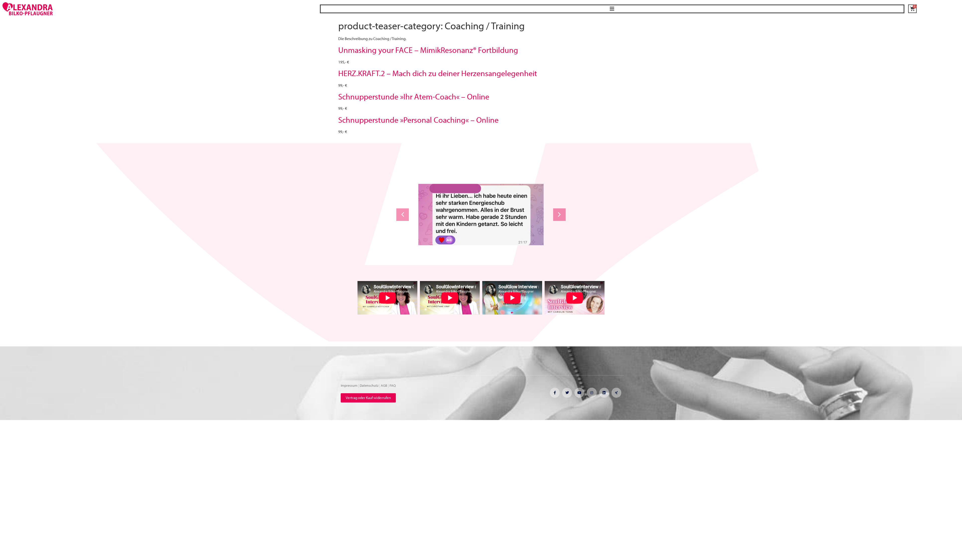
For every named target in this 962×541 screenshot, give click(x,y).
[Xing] (616, 392)
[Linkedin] (604, 392)
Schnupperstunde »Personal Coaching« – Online (418, 120)
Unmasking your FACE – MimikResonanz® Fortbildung (428, 50)
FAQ (393, 385)
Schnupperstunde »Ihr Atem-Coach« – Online (413, 96)
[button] (612, 9)
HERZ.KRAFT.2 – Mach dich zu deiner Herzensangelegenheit (437, 73)
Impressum (349, 385)
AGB (384, 385)
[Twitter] (567, 392)
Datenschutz (369, 385)
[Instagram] (591, 392)
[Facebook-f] (555, 392)
